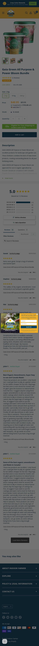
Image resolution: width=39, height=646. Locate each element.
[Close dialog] (37, 314)
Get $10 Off (28, 327)
